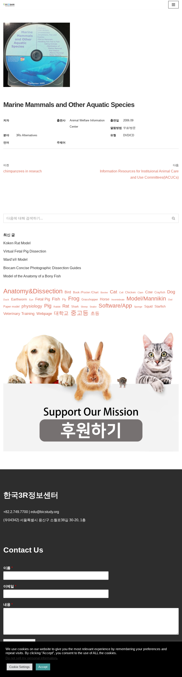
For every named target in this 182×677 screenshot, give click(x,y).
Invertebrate (118, 299)
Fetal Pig (42, 299)
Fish (56, 299)
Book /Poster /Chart (86, 292)
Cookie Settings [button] (19, 667)
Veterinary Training (18, 314)
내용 (8, 604)
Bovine (104, 292)
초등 (95, 313)
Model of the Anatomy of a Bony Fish (32, 276)
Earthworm (19, 299)
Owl (170, 299)
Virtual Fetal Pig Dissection (24, 251)
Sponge (138, 306)
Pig (47, 306)
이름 (8, 568)
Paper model (11, 306)
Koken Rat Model (17, 243)
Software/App (115, 306)
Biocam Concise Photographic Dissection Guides (42, 268)
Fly (64, 299)
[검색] (174, 218)
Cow (148, 292)
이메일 (9, 586)
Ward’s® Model (15, 259)
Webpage (44, 314)
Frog (73, 299)
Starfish (160, 306)
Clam (140, 292)
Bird (68, 292)
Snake (93, 306)
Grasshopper (89, 299)
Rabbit (56, 306)
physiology (32, 306)
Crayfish (159, 292)
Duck (6, 299)
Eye (31, 299)
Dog (171, 291)
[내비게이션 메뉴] (173, 4)
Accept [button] (42, 667)
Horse (104, 299)
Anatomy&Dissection (33, 291)
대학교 (61, 313)
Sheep (84, 306)
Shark (75, 306)
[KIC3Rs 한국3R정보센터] (8, 4)
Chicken (130, 292)
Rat (65, 306)
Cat (113, 291)
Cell (121, 292)
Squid (148, 306)
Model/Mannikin (146, 299)
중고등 (80, 313)
